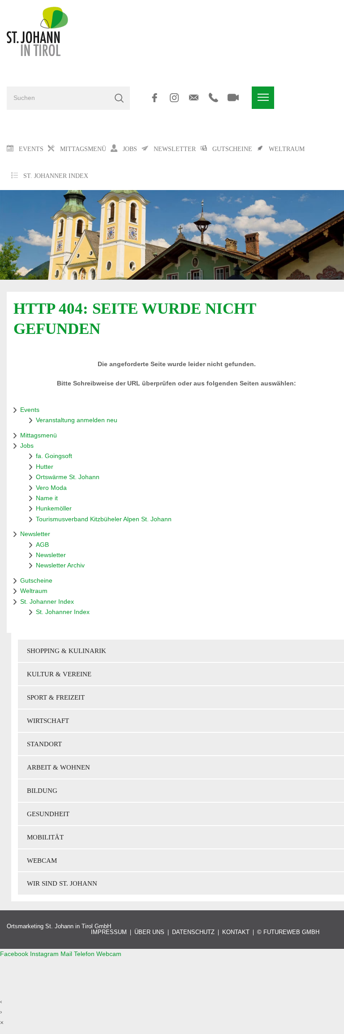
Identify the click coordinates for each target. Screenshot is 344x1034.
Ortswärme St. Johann (67, 476)
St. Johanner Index (55, 175)
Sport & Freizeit (56, 697)
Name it (47, 498)
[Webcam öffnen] (233, 98)
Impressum (109, 932)
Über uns (149, 932)
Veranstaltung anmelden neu (76, 420)
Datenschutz (193, 932)
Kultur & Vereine (59, 674)
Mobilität (45, 837)
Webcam (42, 860)
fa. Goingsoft (54, 455)
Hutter (44, 466)
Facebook (15, 953)
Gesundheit (48, 814)
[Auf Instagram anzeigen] (174, 98)
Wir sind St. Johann (62, 883)
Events (29, 409)
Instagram (45, 953)
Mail (67, 953)
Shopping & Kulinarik (66, 650)
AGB (42, 544)
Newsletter (35, 533)
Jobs (27, 445)
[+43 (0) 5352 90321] (213, 98)
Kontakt (235, 932)
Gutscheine (36, 580)
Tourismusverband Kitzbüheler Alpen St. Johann (104, 519)
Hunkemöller (54, 508)
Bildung (42, 790)
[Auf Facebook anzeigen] (154, 98)
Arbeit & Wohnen (58, 767)
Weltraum (33, 590)
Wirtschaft (48, 720)
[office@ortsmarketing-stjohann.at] (194, 98)
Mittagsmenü (38, 435)
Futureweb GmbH (291, 932)
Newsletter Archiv (60, 565)
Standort (44, 744)
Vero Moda (51, 487)
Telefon (85, 953)
